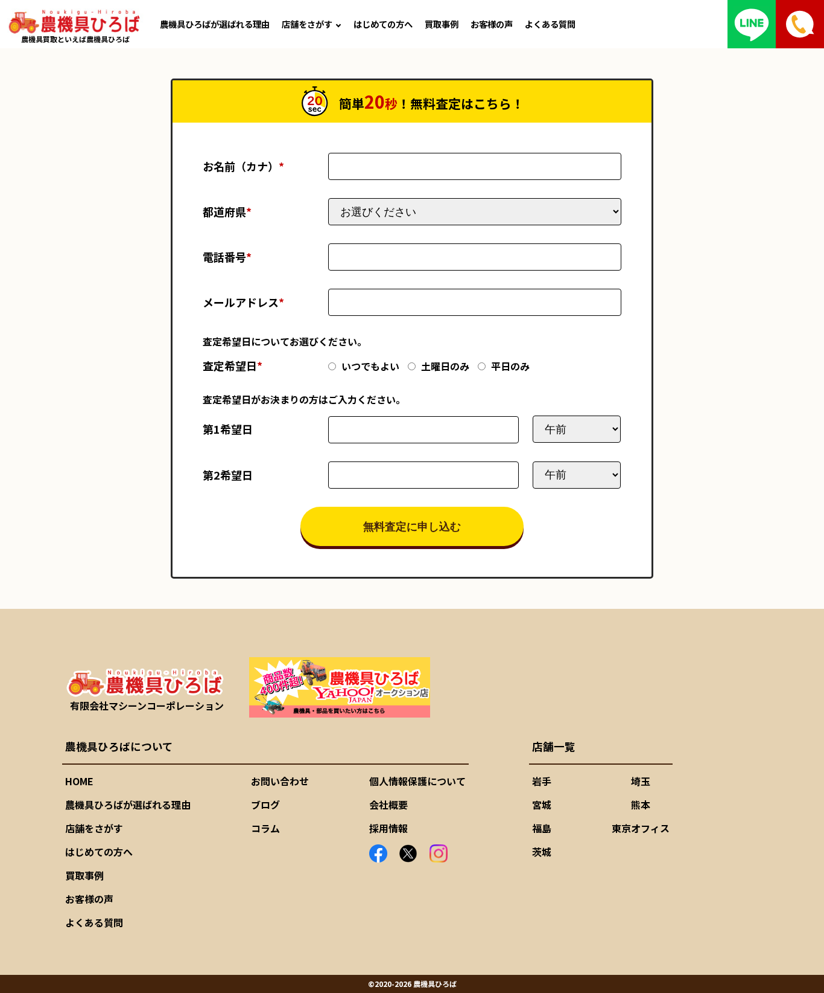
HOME (79, 781)
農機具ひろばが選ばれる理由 (215, 24)
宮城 (541, 804)
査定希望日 (232, 365)
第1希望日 (228, 429)
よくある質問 (550, 24)
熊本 (640, 804)
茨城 (541, 851)
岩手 (541, 781)
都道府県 (227, 211)
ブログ (265, 804)
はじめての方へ (383, 24)
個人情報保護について (417, 781)
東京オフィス (641, 828)
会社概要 (388, 804)
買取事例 (441, 24)
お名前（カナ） (243, 166)
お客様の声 (492, 24)
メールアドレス (243, 302)
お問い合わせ (280, 781)
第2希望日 (228, 475)
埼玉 (640, 781)
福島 (541, 828)
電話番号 (227, 257)
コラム (265, 828)
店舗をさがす (307, 24)
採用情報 (388, 828)
